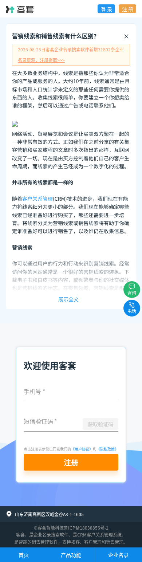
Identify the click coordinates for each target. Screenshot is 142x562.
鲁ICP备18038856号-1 (86, 527)
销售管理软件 (45, 542)
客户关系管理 (37, 199)
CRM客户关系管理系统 (99, 534)
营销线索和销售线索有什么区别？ (55, 35)
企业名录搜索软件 (50, 534)
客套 (20, 534)
